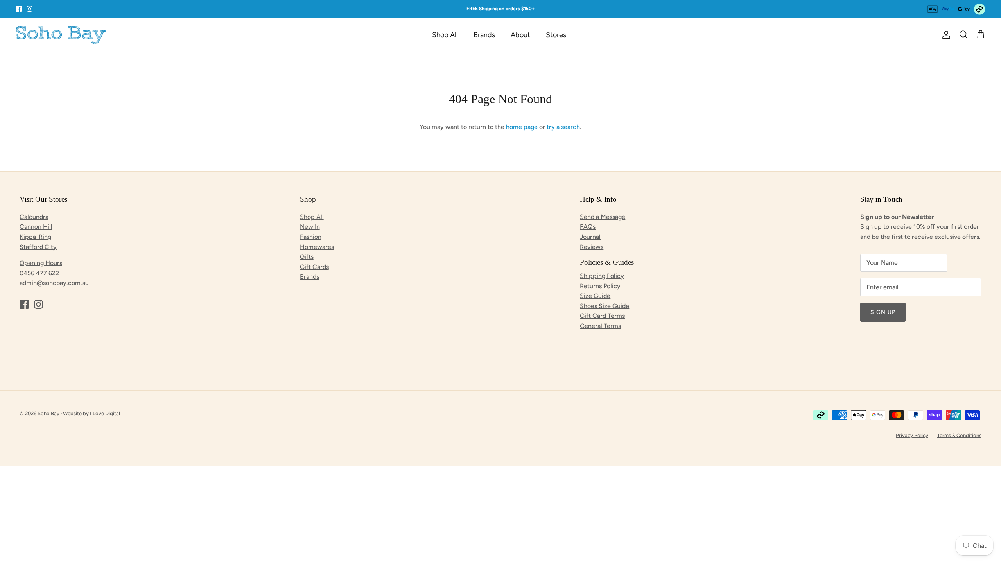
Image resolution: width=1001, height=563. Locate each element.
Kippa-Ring (35, 236)
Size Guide (595, 295)
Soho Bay (48, 413)
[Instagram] (29, 9)
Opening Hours (41, 263)
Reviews (591, 247)
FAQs (588, 226)
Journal (590, 236)
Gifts (307, 256)
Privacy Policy (912, 435)
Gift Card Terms (602, 315)
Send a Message (602, 217)
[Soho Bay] (61, 35)
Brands (484, 34)
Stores (556, 34)
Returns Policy (600, 286)
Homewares (317, 247)
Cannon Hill (36, 226)
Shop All (445, 34)
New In (310, 226)
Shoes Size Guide (604, 306)
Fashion (310, 236)
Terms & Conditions (959, 435)
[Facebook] (19, 9)
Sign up (882, 312)
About (520, 34)
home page (522, 127)
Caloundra (34, 217)
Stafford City (38, 247)
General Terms (600, 326)
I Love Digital (105, 413)
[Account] (944, 34)
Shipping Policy (602, 276)
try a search (563, 127)
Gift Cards (314, 267)
